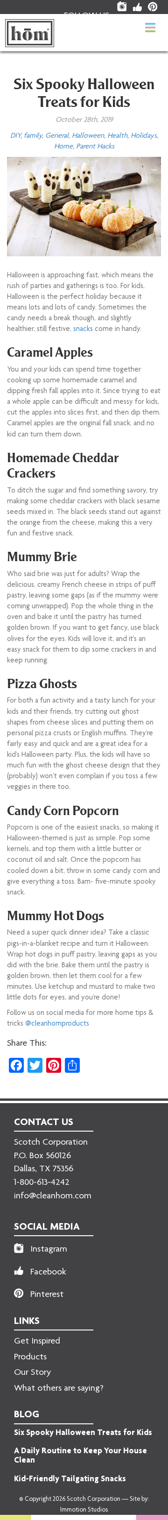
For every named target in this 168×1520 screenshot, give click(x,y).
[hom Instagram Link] (121, 6)
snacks (83, 329)
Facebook (48, 1272)
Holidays (144, 136)
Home (63, 147)
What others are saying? (59, 1388)
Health (117, 136)
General (57, 136)
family (33, 136)
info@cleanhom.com (52, 1196)
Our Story (32, 1373)
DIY (15, 136)
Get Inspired (37, 1341)
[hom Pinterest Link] (152, 6)
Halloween (88, 136)
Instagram (48, 1249)
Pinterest (46, 1295)
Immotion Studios (84, 1510)
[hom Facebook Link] (137, 6)
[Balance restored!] (29, 33)
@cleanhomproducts (57, 1024)
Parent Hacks (95, 147)
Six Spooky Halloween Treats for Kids (83, 1433)
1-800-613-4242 (42, 1183)
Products (30, 1357)
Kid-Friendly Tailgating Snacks (70, 1479)
